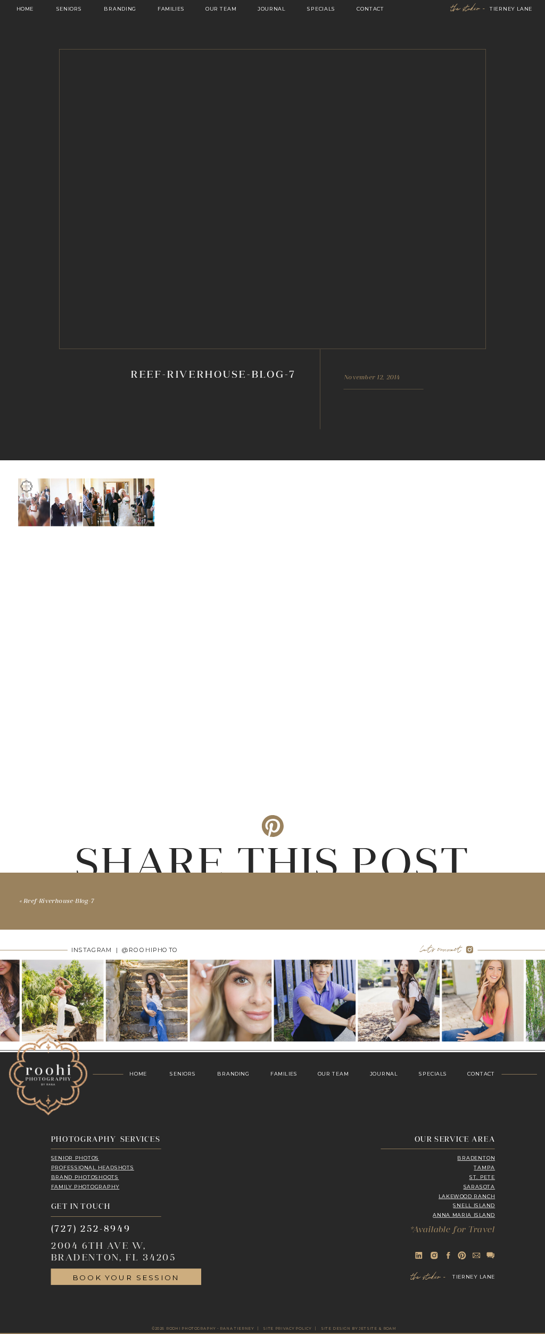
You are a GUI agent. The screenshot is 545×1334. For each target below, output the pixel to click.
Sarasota (480, 1187)
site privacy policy (287, 1328)
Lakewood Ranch (467, 1196)
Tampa (484, 1168)
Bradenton (476, 1158)
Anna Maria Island (464, 1215)
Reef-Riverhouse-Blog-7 (58, 902)
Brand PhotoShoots (85, 1177)
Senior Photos (75, 1158)
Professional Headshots (92, 1168)
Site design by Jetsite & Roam (359, 1328)
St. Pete (482, 1177)
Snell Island (474, 1205)
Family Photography (85, 1187)
